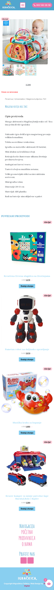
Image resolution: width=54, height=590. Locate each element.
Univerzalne (19, 99)
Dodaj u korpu (27, 286)
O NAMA (27, 544)
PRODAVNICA (27, 538)
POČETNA (27, 532)
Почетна (9, 99)
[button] (22, 5)
